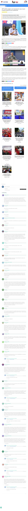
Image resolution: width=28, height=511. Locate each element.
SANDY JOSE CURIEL (12, 359)
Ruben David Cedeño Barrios (13, 446)
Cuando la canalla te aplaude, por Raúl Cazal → (21, 88)
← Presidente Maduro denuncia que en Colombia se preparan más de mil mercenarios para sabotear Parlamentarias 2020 (7, 88)
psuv (12, 83)
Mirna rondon (11, 459)
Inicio (1, 4)
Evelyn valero (11, 419)
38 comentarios (10, 12)
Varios (24, 4)
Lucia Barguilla (11, 471)
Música (8, 4)
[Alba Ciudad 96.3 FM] (14, 2)
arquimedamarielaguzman (12, 398)
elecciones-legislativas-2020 (7, 83)
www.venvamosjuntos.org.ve (7, 47)
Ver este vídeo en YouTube (6, 66)
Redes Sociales (19, 4)
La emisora (4, 4)
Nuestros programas (13, 4)
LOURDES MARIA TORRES (12, 487)
